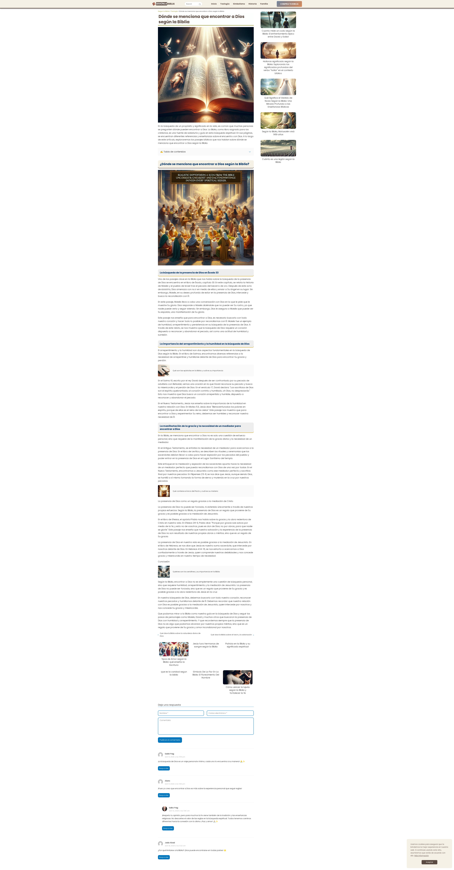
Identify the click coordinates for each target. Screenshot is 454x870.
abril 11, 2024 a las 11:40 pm (175, 784)
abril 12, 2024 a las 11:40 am (179, 811)
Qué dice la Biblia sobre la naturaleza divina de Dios (180, 634)
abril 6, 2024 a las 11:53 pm (175, 757)
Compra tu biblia (289, 4)
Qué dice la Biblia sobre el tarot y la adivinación (231, 634)
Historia (253, 3)
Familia (264, 3)
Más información (421, 855)
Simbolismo (239, 3)
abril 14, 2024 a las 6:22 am (175, 846)
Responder (164, 768)
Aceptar (429, 862)
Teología (224, 3)
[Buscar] (199, 4)
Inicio (214, 3)
